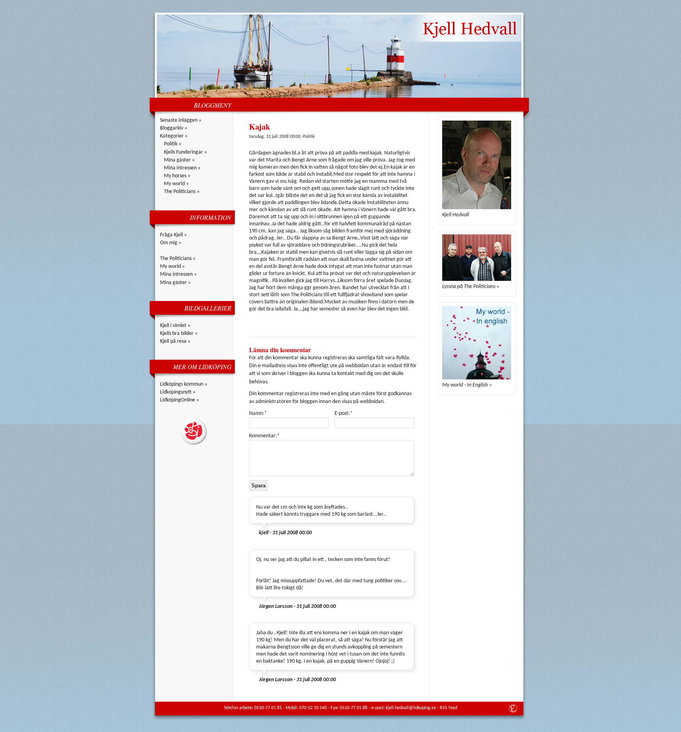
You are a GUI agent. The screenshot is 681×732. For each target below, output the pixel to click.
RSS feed (448, 708)
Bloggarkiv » (173, 128)
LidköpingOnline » (179, 400)
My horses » (177, 176)
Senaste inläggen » (180, 120)
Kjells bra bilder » (178, 333)
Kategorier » (174, 136)
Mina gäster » (179, 160)
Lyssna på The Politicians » (470, 287)
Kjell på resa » (175, 341)
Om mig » (170, 243)
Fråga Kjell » (173, 235)
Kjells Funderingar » (185, 152)
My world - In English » (467, 385)
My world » (176, 184)
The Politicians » (181, 192)
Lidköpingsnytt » (177, 392)
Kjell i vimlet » (175, 326)
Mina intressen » (182, 168)
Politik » (172, 144)
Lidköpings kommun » (183, 384)
